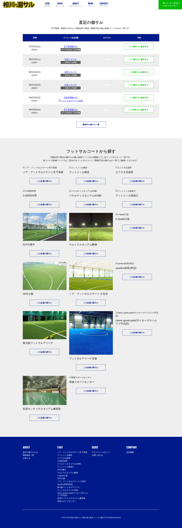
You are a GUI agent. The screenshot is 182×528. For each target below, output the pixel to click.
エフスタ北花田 (63, 458)
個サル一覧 (60, 4)
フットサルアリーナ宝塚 (67, 490)
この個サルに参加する (138, 46)
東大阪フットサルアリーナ (68, 487)
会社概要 (130, 452)
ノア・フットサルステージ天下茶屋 (72, 452)
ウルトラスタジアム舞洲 (67, 473)
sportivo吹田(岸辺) (65, 484)
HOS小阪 (61, 478)
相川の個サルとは (75, 4)
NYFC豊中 (61, 470)
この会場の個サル (44, 181)
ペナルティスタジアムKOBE (69, 464)
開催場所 (47, 4)
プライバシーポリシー (101, 452)
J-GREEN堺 (62, 461)
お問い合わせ (104, 4)
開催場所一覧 (28, 455)
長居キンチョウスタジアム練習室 (71, 498)
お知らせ (90, 4)
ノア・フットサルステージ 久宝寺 (71, 481)
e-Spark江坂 (62, 476)
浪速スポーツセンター (66, 501)
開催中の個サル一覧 (91, 124)
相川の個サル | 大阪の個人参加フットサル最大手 (19, 4)
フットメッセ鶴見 (64, 455)
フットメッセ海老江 (65, 467)
